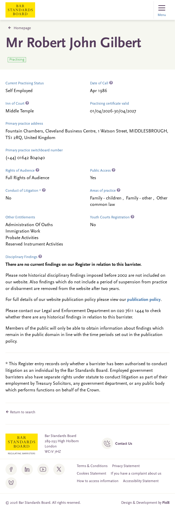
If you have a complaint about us (136, 474)
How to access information (97, 481)
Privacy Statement (126, 466)
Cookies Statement (91, 474)
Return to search (22, 412)
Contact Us (123, 444)
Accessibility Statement (141, 481)
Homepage (22, 28)
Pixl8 (166, 503)
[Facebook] (11, 469)
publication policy (144, 299)
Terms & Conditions (92, 466)
